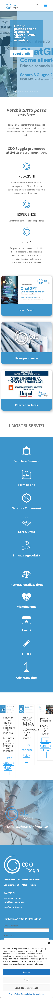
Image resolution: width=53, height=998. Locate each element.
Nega (26, 980)
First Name (9, 935)
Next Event (26, 310)
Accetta (26, 972)
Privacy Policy (14, 994)
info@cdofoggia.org (14, 902)
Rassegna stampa (26, 358)
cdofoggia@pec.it (13, 907)
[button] (48, 943)
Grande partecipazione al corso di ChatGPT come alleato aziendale (25, 33)
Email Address (11, 925)
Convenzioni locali (26, 405)
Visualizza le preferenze (26, 987)
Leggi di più (21, 53)
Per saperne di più (8, 762)
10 (37, 91)
